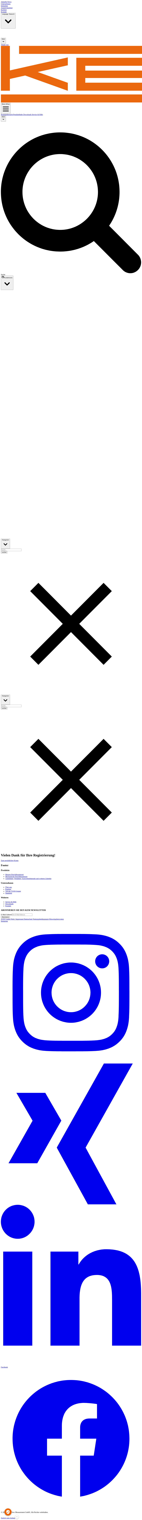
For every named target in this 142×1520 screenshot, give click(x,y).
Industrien (4, 6)
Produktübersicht (7, 115)
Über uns (8, 887)
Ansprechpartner (7, 8)
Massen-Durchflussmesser (14, 875)
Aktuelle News (6, 2)
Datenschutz (28, 919)
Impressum (20, 919)
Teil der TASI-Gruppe (13, 891)
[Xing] (71, 1204)
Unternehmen (5, 4)
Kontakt (4, 12)
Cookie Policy (10, 919)
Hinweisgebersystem (56, 919)
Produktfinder (18, 115)
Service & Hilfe (37, 115)
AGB (3, 919)
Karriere (4, 10)
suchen (4, 552)
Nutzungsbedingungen (41, 919)
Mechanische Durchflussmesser (16, 877)
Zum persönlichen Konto (9, 861)
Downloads (27, 115)
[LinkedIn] (71, 1365)
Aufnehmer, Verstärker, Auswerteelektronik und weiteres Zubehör (28, 879)
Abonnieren (5, 917)
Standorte (8, 893)
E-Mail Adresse (6, 915)
